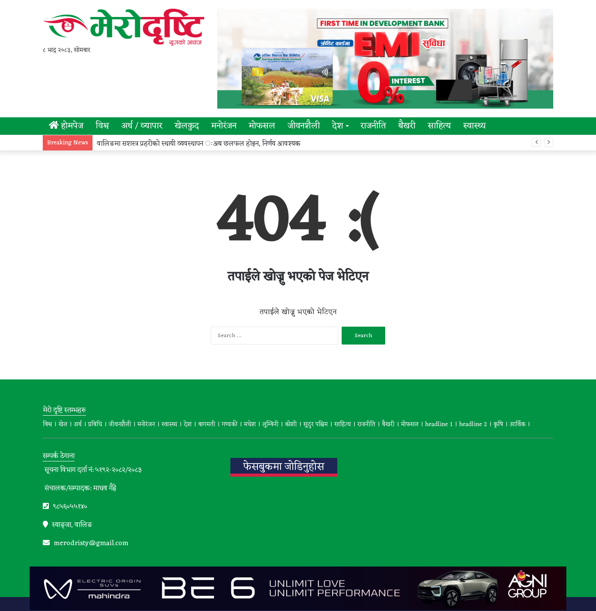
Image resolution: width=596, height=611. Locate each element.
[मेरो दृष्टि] (123, 27)
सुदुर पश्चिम (315, 424)
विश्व (102, 126)
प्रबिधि (95, 424)
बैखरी (406, 126)
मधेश (250, 424)
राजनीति (373, 126)
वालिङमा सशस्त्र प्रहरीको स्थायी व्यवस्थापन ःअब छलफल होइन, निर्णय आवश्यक (199, 144)
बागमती (206, 424)
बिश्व (47, 424)
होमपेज (71, 126)
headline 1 (438, 424)
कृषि (498, 424)
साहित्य (439, 126)
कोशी (291, 424)
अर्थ (78, 424)
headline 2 (473, 424)
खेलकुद (187, 126)
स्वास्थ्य (474, 126)
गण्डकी (229, 424)
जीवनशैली (304, 126)
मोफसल (262, 126)
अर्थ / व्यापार (141, 126)
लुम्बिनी (270, 424)
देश (337, 126)
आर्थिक (517, 424)
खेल (62, 424)
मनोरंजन (223, 126)
